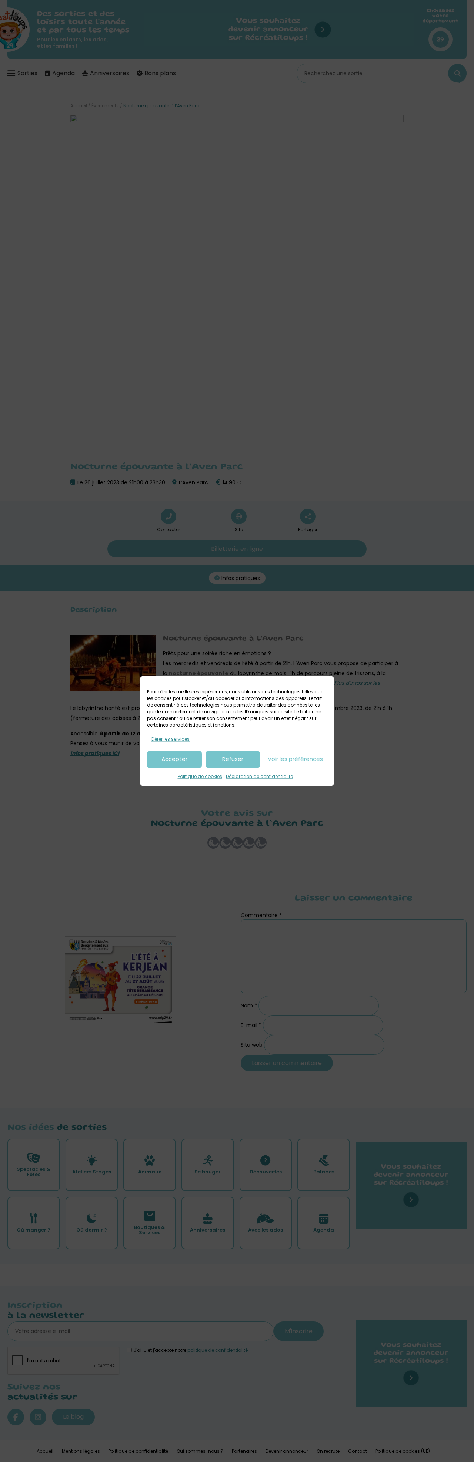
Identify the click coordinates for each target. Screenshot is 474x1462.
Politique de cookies (200, 776)
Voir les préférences (295, 759)
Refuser (232, 759)
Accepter (174, 759)
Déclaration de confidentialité (259, 776)
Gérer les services (170, 739)
